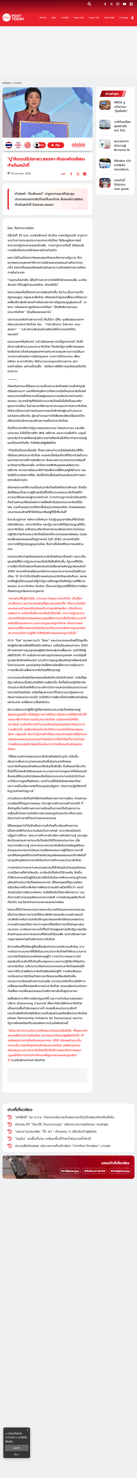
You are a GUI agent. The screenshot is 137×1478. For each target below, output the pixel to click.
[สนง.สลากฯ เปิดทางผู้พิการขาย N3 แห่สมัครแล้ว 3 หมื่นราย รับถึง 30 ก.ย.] (105, 144)
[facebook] (71, 174)
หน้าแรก (7, 83)
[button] (132, 17)
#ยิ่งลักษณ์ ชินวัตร (94, 1171)
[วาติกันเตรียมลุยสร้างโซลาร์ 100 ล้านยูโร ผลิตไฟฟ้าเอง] (105, 124)
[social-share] (105, 4)
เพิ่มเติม (9, 1441)
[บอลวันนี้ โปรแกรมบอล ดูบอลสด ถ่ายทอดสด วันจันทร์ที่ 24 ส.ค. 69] (105, 182)
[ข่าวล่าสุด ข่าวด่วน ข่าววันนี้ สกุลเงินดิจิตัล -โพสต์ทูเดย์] (13, 17)
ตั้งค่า (17, 1454)
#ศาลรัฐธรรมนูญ (119, 1171)
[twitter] (78, 174)
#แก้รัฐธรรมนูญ (70, 1171)
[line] (85, 174)
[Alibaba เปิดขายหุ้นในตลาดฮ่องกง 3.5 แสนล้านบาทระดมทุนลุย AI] (105, 163)
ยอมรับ (16, 1448)
